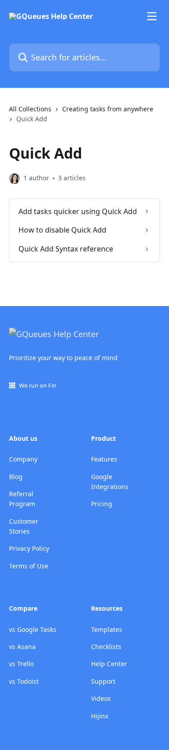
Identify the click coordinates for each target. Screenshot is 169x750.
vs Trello (21, 663)
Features (104, 459)
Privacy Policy (29, 548)
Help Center (109, 663)
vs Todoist (24, 681)
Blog (16, 476)
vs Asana (22, 646)
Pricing (101, 503)
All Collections (30, 109)
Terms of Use (28, 566)
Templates (106, 629)
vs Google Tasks (32, 629)
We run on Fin (37, 385)
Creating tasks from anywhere (107, 109)
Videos (101, 698)
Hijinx (99, 716)
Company (23, 459)
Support (103, 681)
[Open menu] (152, 16)
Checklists (106, 646)
